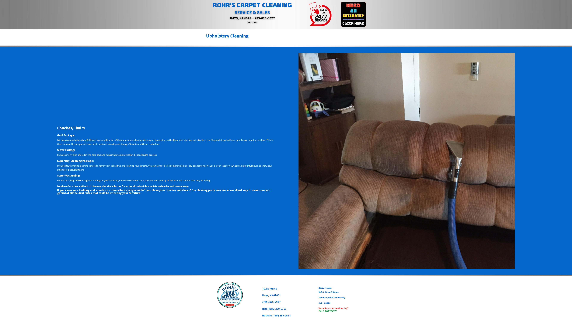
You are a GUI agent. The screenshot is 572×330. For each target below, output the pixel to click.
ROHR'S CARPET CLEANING (252, 5)
